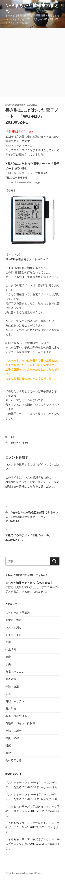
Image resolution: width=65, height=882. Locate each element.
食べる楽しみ (13, 760)
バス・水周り (13, 627)
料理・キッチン (14, 701)
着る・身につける (16, 715)
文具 (12, 437)
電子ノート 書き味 (19, 443)
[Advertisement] (32, 62)
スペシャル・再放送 (17, 612)
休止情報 (10, 649)
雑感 (8, 745)
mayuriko (32, 105)
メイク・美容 (13, 634)
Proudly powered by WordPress (23, 873)
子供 (8, 664)
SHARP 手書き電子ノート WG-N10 (26, 259)
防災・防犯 (12, 738)
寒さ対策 (10, 679)
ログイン (40, 464)
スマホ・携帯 (13, 620)
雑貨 (8, 752)
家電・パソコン (14, 671)
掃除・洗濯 (12, 686)
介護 (8, 642)
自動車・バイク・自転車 (20, 723)
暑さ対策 (10, 708)
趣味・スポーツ (14, 730)
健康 (8, 656)
